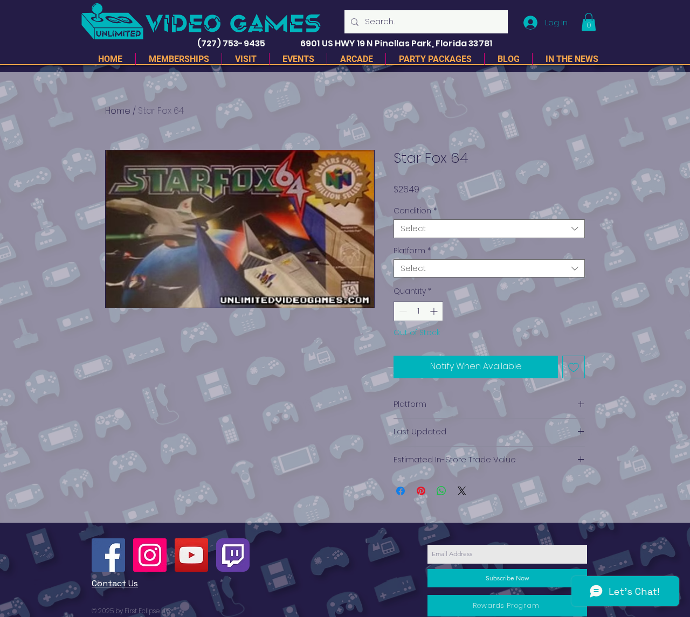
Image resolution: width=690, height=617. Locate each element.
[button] (588, 22)
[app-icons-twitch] (233, 555)
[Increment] (434, 311)
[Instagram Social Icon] (150, 555)
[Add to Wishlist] (573, 367)
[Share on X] (462, 490)
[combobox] (489, 228)
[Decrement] (402, 311)
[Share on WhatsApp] (441, 490)
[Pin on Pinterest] (421, 490)
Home (117, 111)
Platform (412, 251)
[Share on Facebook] (400, 490)
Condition (415, 211)
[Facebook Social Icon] (108, 555)
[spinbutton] (418, 311)
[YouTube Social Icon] (191, 555)
